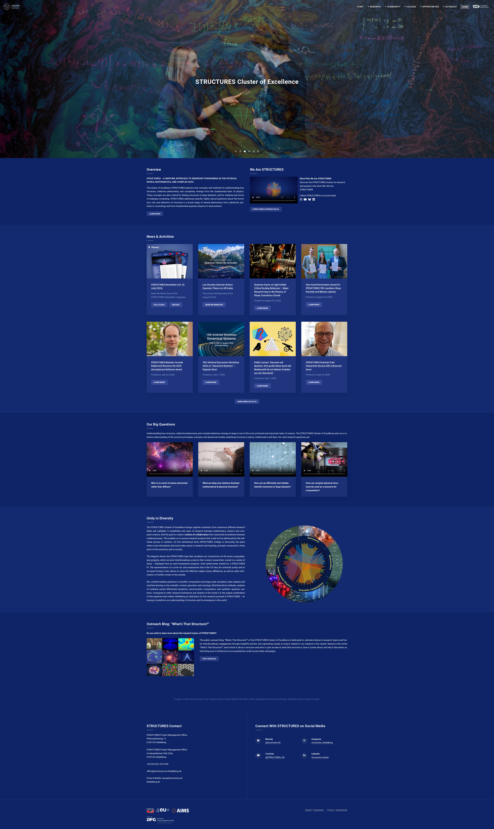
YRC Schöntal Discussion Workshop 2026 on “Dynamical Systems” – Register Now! (221, 366)
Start (360, 6)
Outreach (451, 6)
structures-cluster (320, 757)
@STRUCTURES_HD (275, 757)
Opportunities (430, 6)
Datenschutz (341, 810)
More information (214, 305)
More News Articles (247, 402)
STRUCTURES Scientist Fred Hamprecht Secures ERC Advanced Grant (323, 366)
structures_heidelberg (322, 742)
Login (465, 7)
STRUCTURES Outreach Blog (266, 209)
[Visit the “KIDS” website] (480, 7)
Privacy (330, 810)
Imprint (308, 810)
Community (393, 6)
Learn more (154, 214)
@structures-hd (272, 742)
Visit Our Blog (209, 659)
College (411, 6)
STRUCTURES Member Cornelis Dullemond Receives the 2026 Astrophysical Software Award (167, 366)
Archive (175, 305)
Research (375, 6)
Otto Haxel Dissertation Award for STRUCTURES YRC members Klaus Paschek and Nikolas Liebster (323, 288)
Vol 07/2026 (159, 305)
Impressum (319, 810)
